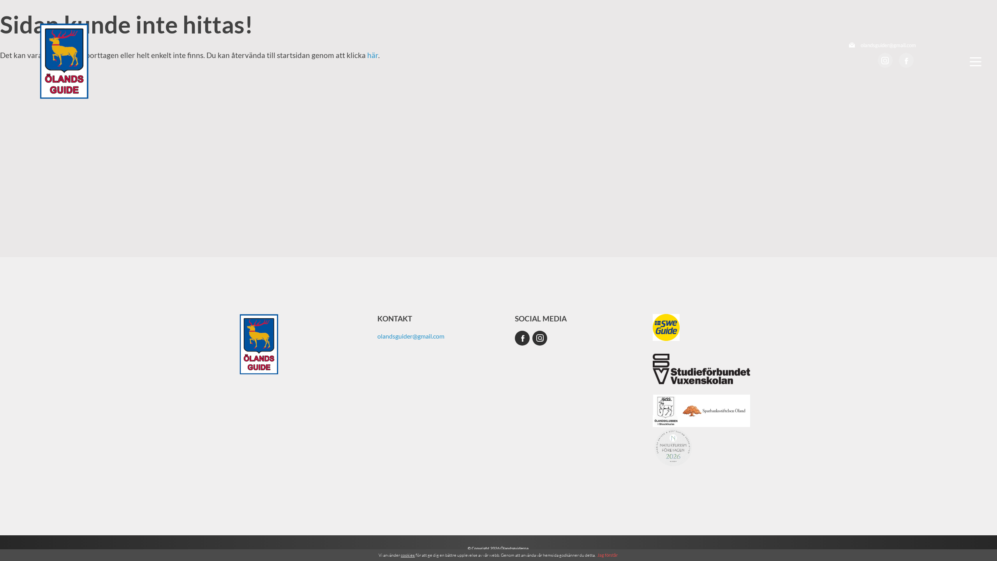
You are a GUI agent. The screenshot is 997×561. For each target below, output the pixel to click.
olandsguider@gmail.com (888, 45)
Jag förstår (607, 554)
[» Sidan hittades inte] (64, 61)
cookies (408, 555)
